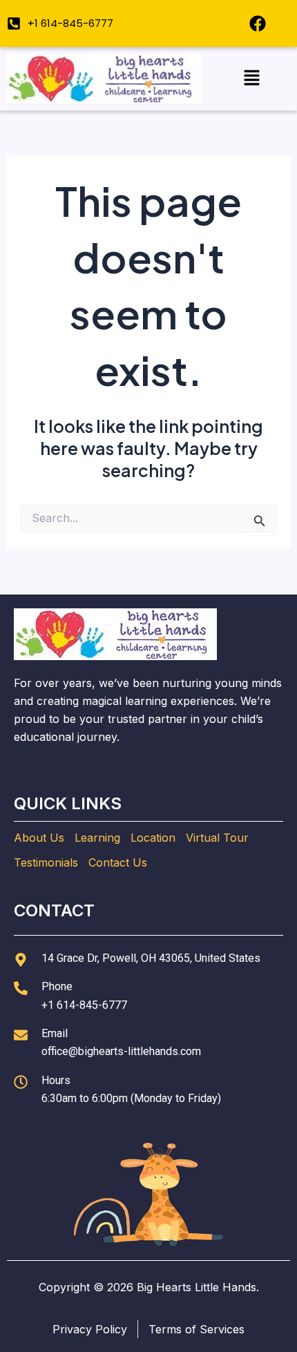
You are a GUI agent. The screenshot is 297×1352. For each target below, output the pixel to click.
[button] (251, 78)
